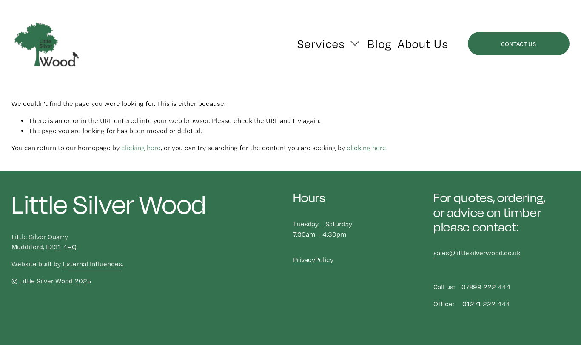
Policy (324, 260)
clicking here (141, 148)
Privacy (304, 260)
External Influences (92, 264)
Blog (379, 43)
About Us (422, 43)
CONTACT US (518, 43)
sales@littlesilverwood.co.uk (476, 253)
